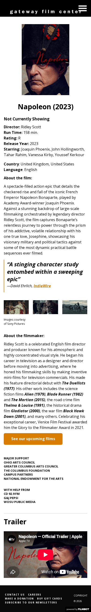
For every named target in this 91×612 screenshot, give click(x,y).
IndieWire (42, 285)
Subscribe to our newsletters (31, 602)
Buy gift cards (49, 598)
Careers (34, 594)
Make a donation (19, 598)
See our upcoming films (33, 438)
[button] (82, 8)
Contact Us (14, 594)
